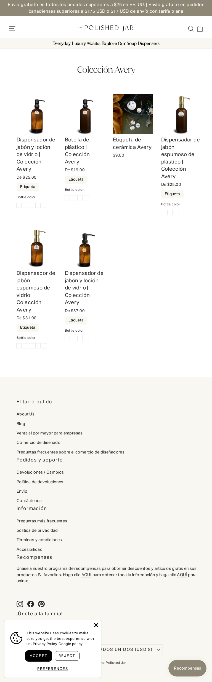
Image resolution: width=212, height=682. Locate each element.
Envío (22, 491)
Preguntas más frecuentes (42, 521)
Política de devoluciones (40, 482)
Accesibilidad (30, 549)
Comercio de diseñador (39, 443)
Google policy (71, 644)
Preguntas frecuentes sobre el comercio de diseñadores (70, 452)
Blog (21, 424)
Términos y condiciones (39, 540)
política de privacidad (37, 530)
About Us (26, 414)
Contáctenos (29, 501)
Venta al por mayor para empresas (50, 433)
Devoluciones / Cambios (40, 472)
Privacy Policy (45, 644)
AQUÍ (86, 575)
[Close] (96, 625)
